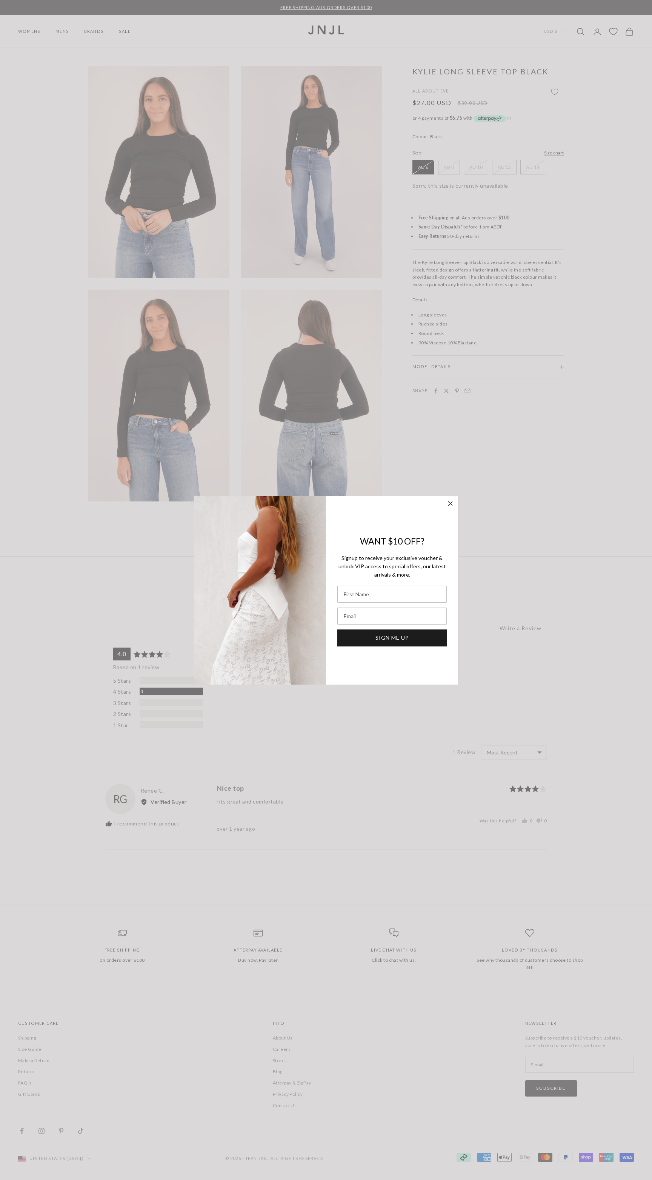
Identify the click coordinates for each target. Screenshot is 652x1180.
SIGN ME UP (392, 637)
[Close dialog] (450, 503)
